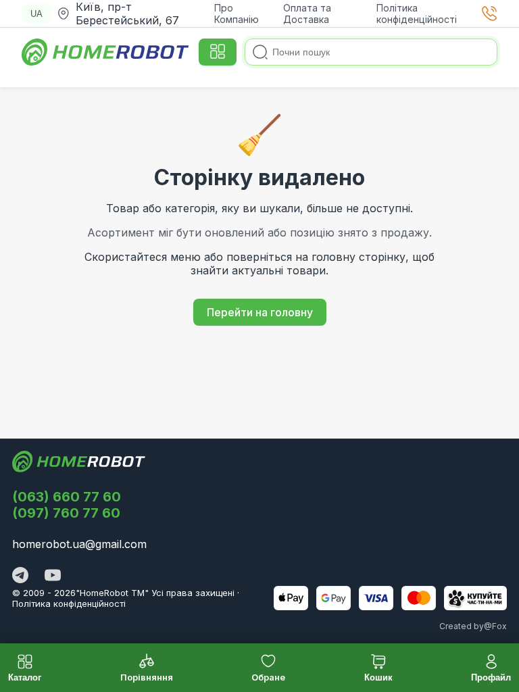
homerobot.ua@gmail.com (79, 544)
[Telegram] (20, 576)
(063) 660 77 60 (66, 497)
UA (36, 14)
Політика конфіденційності (416, 13)
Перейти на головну (260, 312)
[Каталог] (218, 52)
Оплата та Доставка (307, 13)
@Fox (495, 626)
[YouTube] (53, 576)
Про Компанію (236, 13)
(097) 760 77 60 (66, 513)
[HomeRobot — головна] (106, 52)
